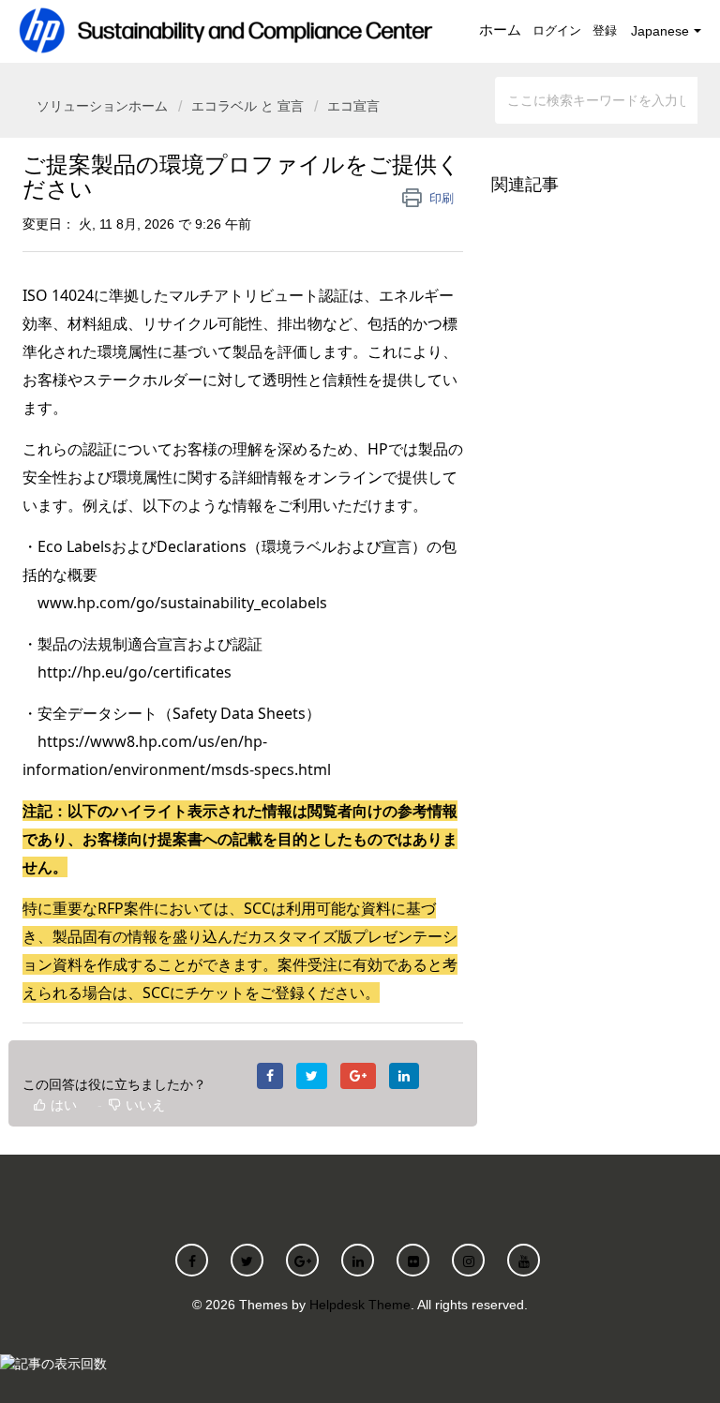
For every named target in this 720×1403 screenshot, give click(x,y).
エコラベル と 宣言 (247, 105)
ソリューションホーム (104, 105)
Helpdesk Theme (360, 1304)
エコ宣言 (353, 105)
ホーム (500, 29)
